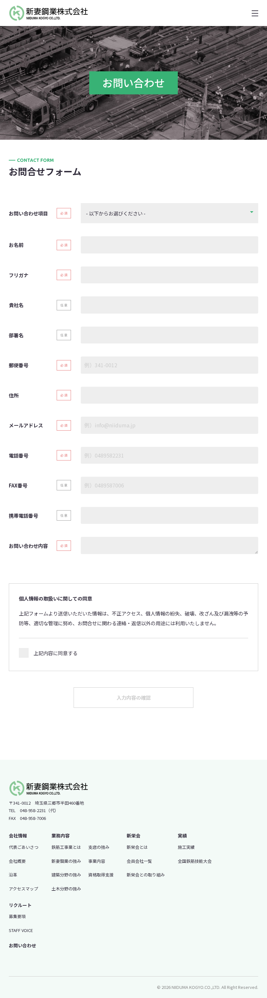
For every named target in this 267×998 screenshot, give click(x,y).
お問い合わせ (22, 945)
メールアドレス (26, 425)
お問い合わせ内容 (28, 545)
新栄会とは (137, 847)
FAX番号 (18, 485)
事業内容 (96, 861)
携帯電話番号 (23, 515)
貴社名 (16, 304)
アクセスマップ (23, 889)
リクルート (20, 905)
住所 (14, 395)
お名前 (16, 244)
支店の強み (98, 847)
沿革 (13, 875)
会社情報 (18, 835)
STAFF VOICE (21, 930)
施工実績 (186, 847)
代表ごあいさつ (23, 847)
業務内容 (60, 835)
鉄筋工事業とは (66, 847)
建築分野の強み (66, 875)
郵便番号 (18, 365)
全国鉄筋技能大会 (195, 861)
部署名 (16, 335)
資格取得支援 (101, 875)
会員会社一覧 (139, 861)
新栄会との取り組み (146, 875)
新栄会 (133, 835)
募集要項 (17, 916)
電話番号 (18, 455)
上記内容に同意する (55, 652)
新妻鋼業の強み (66, 861)
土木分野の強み (66, 889)
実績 (182, 835)
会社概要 (17, 861)
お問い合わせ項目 (28, 213)
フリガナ (18, 275)
